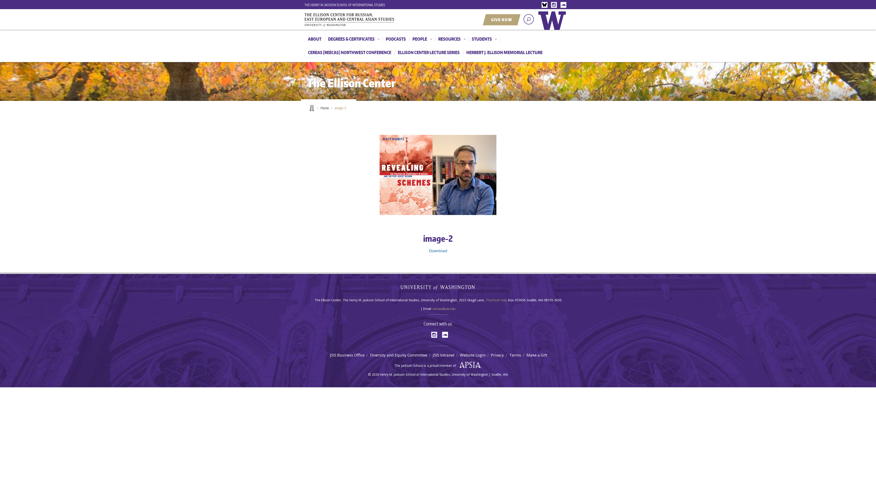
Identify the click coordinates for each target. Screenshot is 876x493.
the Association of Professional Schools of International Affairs (469, 365)
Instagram (555, 5)
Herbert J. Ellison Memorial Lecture (504, 52)
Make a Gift (537, 355)
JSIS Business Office (347, 355)
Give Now (501, 19)
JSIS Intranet (443, 355)
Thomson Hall (496, 300)
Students (482, 39)
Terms (515, 355)
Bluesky (546, 5)
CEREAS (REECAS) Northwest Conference (349, 52)
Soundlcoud (564, 5)
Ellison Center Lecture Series (429, 52)
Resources (449, 39)
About (314, 39)
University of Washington (553, 24)
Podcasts (396, 39)
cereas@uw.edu (444, 309)
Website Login (472, 355)
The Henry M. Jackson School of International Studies (345, 5)
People (419, 39)
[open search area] (529, 19)
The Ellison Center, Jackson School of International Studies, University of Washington (356, 20)
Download (438, 250)
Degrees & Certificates (351, 39)
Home (311, 108)
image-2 (340, 108)
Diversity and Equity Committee (398, 355)
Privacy (497, 355)
